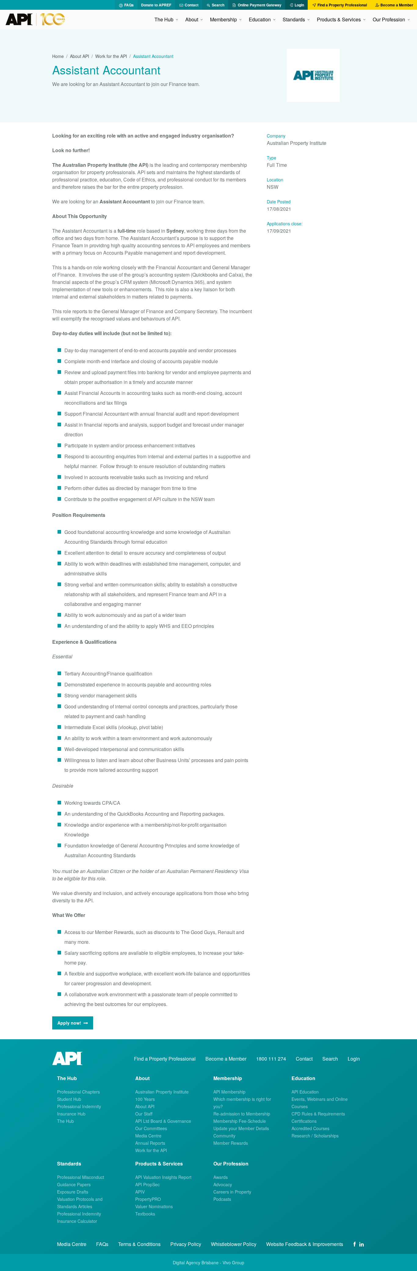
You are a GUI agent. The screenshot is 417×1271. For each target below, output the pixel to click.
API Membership (229, 1092)
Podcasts (222, 1199)
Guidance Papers (74, 1184)
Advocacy (222, 1184)
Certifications (304, 1121)
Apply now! (69, 1023)
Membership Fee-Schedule (239, 1121)
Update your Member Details (241, 1128)
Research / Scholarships (315, 1136)
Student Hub (69, 1099)
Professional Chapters (78, 1092)
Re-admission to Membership (241, 1114)
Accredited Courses (310, 1128)
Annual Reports (150, 1143)
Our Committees (151, 1128)
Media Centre (148, 1136)
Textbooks (145, 1214)
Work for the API (111, 56)
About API (79, 56)
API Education (305, 1092)
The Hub (65, 1121)
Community (224, 1136)
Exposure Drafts (72, 1192)
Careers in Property (232, 1192)
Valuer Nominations (154, 1206)
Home (58, 56)
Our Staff (143, 1114)
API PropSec (147, 1184)
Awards (220, 1177)
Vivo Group (233, 1262)
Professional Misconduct (80, 1177)
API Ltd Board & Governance (163, 1121)
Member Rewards (230, 1143)
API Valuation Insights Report (163, 1177)
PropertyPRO (148, 1199)
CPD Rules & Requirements (318, 1114)
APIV (140, 1192)
